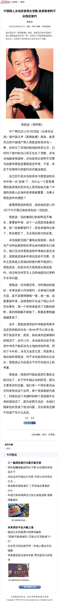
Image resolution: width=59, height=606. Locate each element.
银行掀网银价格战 (18, 520)
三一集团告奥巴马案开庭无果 (24, 462)
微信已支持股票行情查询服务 (24, 532)
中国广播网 (36, 27)
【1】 (26, 418)
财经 (22, 2)
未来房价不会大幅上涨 (21, 527)
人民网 (14, 2)
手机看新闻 (46, 27)
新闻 (8, 449)
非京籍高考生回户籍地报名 (18, 580)
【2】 (32, 418)
